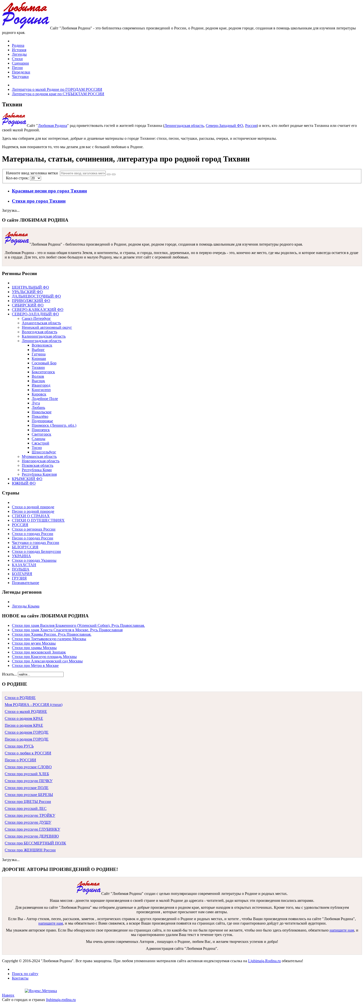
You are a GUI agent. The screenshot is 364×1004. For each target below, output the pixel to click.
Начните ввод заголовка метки (33, 173)
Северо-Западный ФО (224, 125)
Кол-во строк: (18, 178)
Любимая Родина (52, 125)
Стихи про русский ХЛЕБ (27, 774)
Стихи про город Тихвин (39, 201)
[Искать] (109, 174)
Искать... (9, 674)
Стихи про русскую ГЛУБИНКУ (32, 829)
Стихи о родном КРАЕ (24, 718)
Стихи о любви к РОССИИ (28, 753)
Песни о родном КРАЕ (24, 725)
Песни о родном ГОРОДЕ (27, 739)
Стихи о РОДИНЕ (20, 698)
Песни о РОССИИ (20, 760)
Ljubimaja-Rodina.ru (264, 961)
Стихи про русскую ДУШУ (28, 822)
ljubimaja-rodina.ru (61, 1000)
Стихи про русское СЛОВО (28, 767)
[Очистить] (114, 174)
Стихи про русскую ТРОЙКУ (30, 815)
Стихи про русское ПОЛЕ (27, 788)
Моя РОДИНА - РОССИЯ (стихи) (33, 704)
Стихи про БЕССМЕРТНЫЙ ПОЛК (35, 843)
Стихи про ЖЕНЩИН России (30, 850)
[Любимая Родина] (26, 28)
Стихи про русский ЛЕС (26, 808)
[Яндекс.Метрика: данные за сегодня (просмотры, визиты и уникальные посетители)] (41, 991)
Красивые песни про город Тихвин (49, 190)
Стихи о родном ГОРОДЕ (27, 732)
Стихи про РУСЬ (19, 746)
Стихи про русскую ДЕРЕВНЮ (32, 836)
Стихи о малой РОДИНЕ (26, 711)
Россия (251, 125)
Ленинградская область (184, 125)
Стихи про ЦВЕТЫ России (28, 801)
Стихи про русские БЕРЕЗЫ (29, 795)
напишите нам (50, 923)
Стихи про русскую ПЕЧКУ (28, 781)
